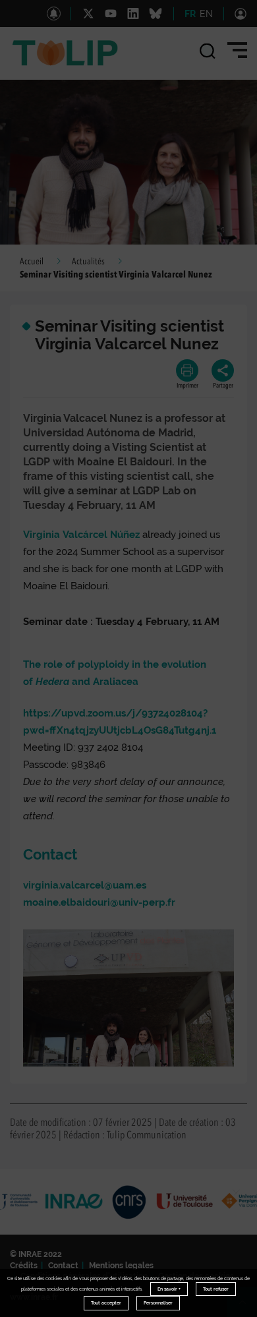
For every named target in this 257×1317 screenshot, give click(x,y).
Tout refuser (216, 1289)
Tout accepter (106, 1303)
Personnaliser (158, 1303)
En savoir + (169, 1289)
